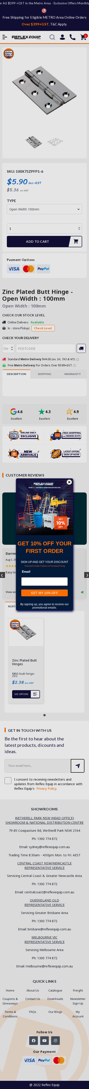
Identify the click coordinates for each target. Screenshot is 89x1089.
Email (26, 572)
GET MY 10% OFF (44, 593)
